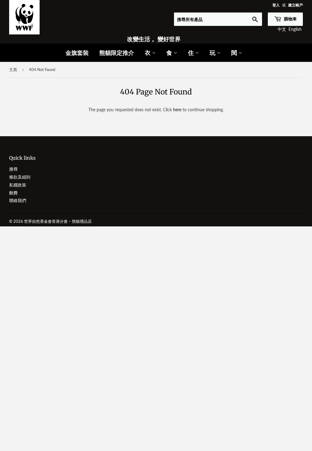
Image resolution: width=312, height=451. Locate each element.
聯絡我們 (17, 200)
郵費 (13, 192)
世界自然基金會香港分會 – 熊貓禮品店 (58, 221)
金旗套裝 (77, 52)
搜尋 (13, 169)
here (177, 109)
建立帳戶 (295, 5)
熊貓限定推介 (116, 52)
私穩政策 (17, 184)
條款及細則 (19, 176)
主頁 (13, 69)
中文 (282, 29)
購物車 (290, 18)
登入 (276, 5)
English (295, 29)
